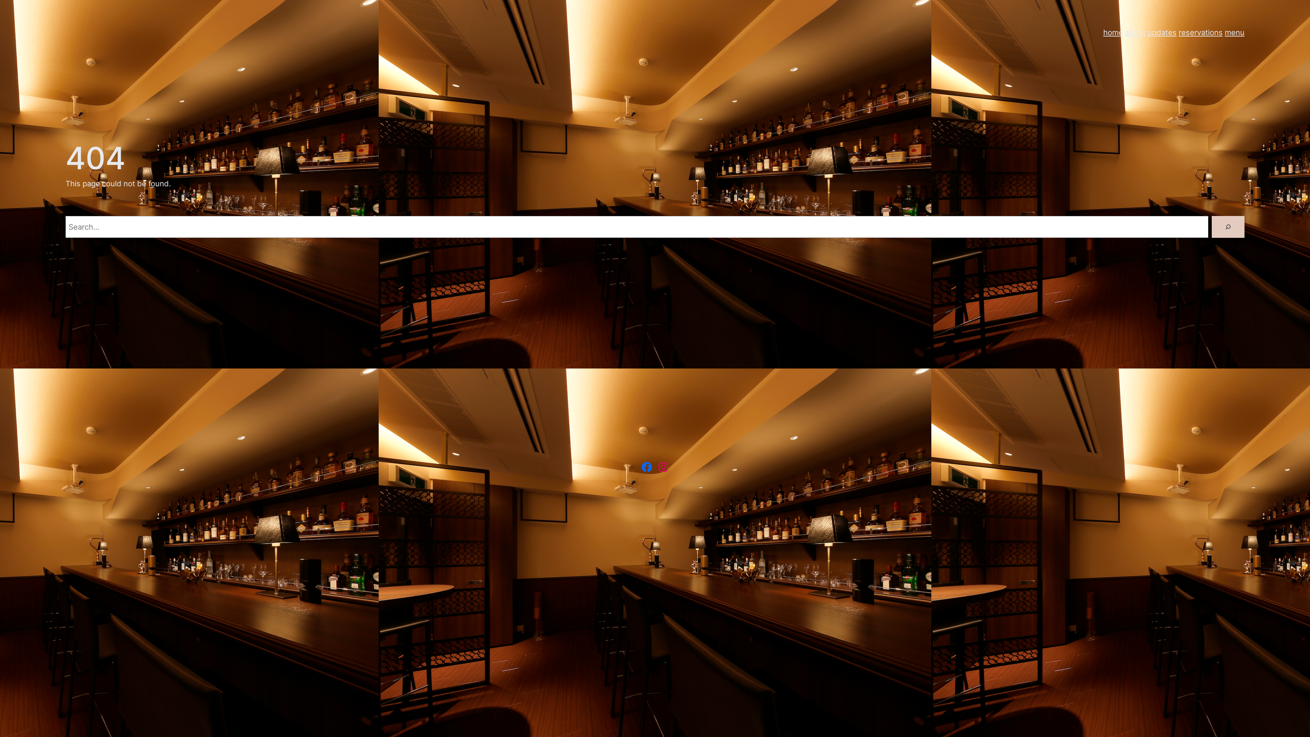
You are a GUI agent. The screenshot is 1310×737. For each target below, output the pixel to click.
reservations (1201, 32)
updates (1162, 32)
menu (1234, 32)
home (1113, 32)
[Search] (1228, 227)
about (1135, 32)
